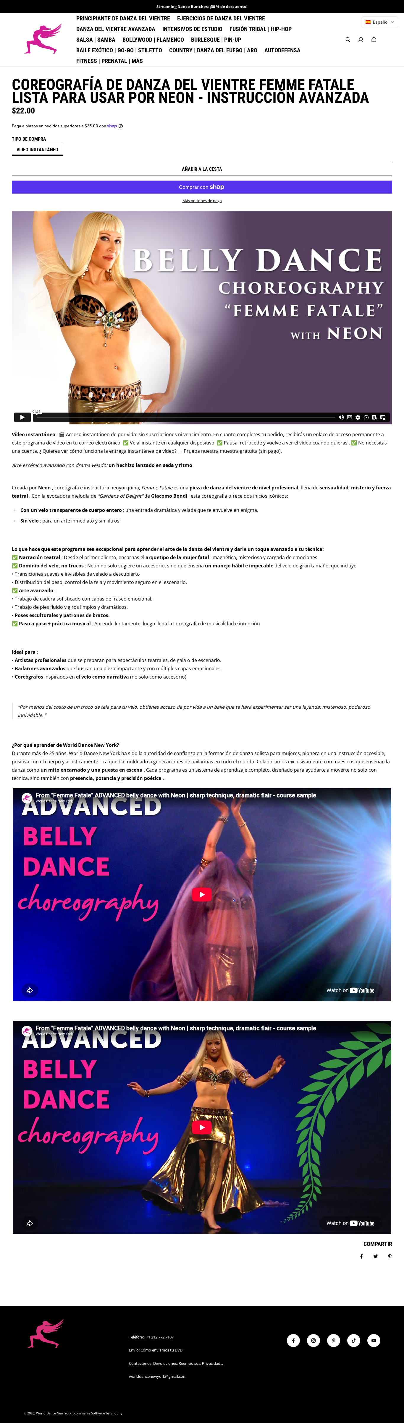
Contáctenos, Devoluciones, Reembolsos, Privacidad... (176, 1363)
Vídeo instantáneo (37, 149)
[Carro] (373, 39)
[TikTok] (353, 1340)
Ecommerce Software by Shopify (97, 1413)
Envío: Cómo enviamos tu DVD (155, 1350)
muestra (229, 451)
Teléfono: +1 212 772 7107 (151, 1337)
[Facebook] (293, 1340)
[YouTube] (373, 1340)
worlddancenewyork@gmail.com (158, 1376)
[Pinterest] (333, 1340)
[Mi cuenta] (360, 39)
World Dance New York (54, 1413)
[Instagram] (313, 1340)
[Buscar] (347, 39)
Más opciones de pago (202, 200)
